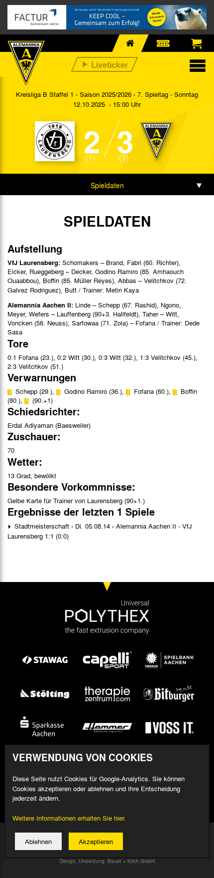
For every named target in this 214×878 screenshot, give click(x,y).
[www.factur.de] (107, 17)
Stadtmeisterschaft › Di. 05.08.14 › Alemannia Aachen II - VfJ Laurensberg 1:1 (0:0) (99, 531)
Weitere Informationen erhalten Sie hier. (69, 818)
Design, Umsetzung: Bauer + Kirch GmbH (107, 861)
